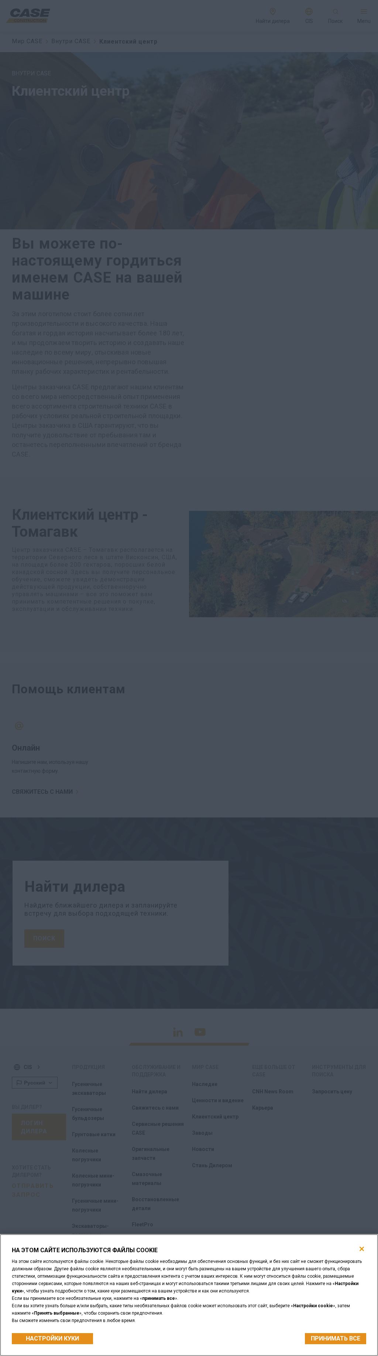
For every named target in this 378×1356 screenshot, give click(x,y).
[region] (189, 1295)
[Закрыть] (361, 1248)
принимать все (335, 1338)
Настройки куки (52, 1338)
